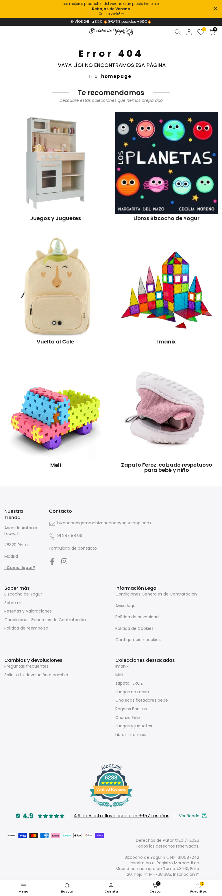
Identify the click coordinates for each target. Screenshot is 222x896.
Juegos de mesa (132, 692)
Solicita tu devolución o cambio (36, 675)
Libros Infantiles (130, 734)
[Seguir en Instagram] (64, 561)
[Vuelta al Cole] (55, 286)
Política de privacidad (137, 617)
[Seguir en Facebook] (52, 561)
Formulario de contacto (73, 548)
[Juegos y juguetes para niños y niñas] (55, 163)
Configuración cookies (138, 640)
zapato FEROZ (129, 683)
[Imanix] (166, 286)
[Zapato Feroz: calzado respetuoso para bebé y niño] (166, 410)
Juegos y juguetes (133, 726)
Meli (119, 675)
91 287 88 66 (69, 535)
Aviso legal (125, 605)
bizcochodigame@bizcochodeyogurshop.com (104, 523)
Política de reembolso (26, 628)
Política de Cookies (134, 628)
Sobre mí (13, 603)
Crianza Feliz (127, 717)
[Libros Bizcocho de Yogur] (166, 163)
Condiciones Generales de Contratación (45, 620)
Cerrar (6, 8)
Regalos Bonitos (131, 709)
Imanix (122, 666)
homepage (116, 76)
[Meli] (55, 410)
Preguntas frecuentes (26, 666)
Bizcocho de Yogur (23, 594)
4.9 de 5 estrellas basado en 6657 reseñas (121, 815)
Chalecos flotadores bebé (141, 700)
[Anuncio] (111, 8)
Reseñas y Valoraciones (28, 611)
